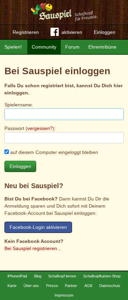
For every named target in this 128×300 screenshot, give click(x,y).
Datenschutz (109, 286)
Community (44, 47)
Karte (12, 286)
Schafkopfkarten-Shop (101, 276)
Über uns (31, 286)
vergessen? (40, 128)
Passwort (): (30, 128)
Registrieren (26, 32)
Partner (71, 286)
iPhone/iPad (17, 276)
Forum (72, 47)
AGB (88, 286)
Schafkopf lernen (62, 276)
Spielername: (18, 104)
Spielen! (13, 47)
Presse (52, 286)
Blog (37, 276)
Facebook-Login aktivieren (38, 227)
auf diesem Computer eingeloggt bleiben (53, 152)
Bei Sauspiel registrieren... (32, 248)
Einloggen (104, 32)
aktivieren (71, 32)
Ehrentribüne (102, 47)
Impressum (64, 295)
